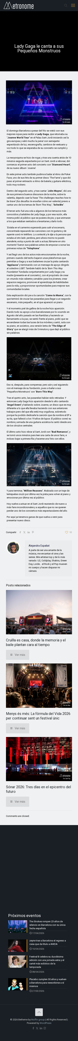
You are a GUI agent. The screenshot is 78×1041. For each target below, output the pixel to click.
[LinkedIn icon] (41, 1028)
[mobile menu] (73, 5)
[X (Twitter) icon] (37, 1028)
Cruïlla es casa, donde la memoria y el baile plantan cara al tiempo (36, 642)
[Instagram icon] (44, 1028)
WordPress (45, 1023)
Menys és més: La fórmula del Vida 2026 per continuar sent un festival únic (38, 715)
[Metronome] (19, 5)
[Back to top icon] (39, 1012)
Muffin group (38, 1019)
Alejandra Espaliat (39, 545)
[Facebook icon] (33, 1028)
